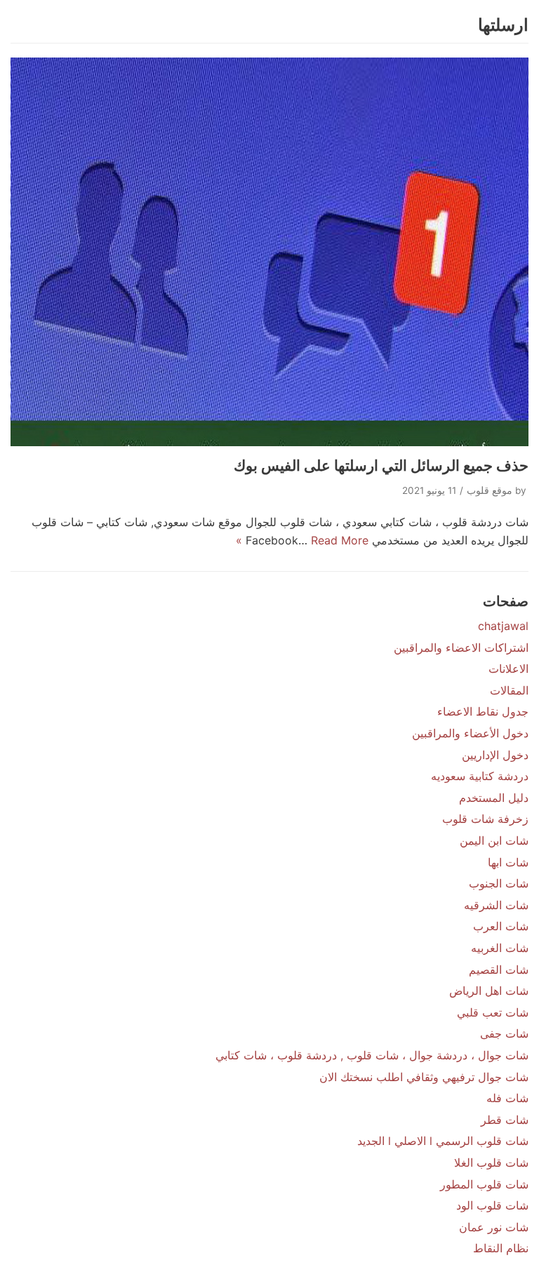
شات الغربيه (499, 948)
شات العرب (500, 926)
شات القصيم (498, 970)
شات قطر (504, 1120)
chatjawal (503, 626)
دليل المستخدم (493, 798)
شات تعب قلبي (492, 1012)
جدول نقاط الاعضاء (482, 711)
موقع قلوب (489, 490)
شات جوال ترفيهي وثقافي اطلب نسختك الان (423, 1077)
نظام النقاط (500, 1248)
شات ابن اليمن (494, 840)
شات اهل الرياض (488, 991)
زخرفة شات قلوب (485, 819)
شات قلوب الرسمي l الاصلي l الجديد (442, 1141)
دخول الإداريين (495, 755)
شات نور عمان (493, 1227)
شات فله (507, 1098)
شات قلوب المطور (484, 1184)
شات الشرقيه (496, 905)
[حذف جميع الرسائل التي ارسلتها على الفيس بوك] (269, 252)
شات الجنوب (498, 883)
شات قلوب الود (492, 1205)
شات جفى (504, 1033)
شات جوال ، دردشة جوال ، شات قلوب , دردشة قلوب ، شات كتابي (371, 1055)
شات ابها (508, 862)
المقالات (509, 690)
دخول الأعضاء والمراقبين (470, 733)
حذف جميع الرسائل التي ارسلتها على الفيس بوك (381, 465)
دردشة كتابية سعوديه (479, 776)
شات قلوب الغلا (491, 1163)
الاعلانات (508, 669)
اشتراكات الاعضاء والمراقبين (461, 648)
